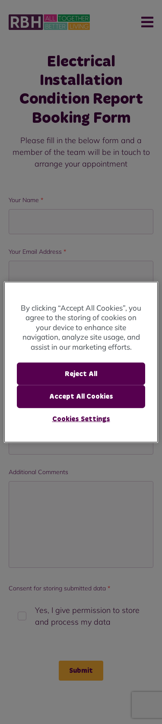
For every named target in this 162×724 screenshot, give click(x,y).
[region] (81, 362)
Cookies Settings (81, 418)
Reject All (81, 373)
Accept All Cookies (81, 396)
